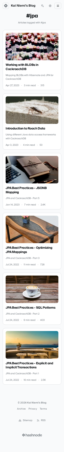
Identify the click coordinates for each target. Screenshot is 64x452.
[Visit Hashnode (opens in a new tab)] (32, 435)
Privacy (33, 409)
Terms (43, 409)
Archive (21, 409)
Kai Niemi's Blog (23, 5)
